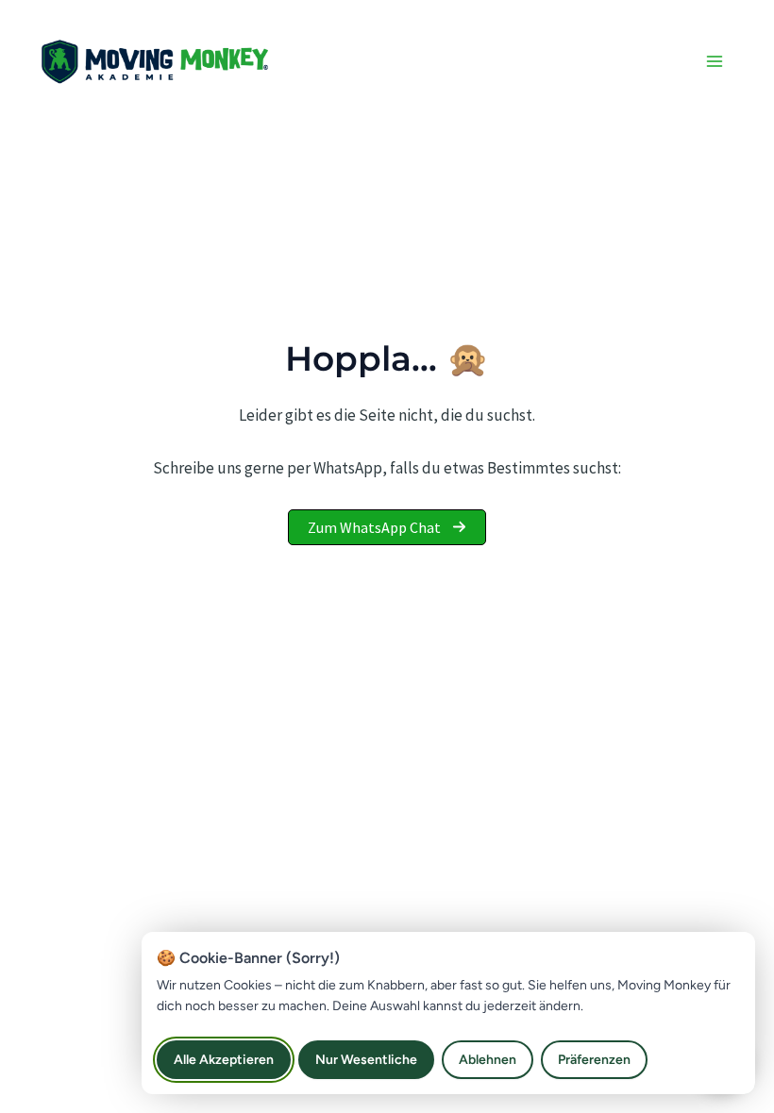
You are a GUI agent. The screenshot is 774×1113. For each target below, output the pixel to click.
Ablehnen (487, 1060)
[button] (387, 527)
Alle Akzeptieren (224, 1060)
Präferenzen (594, 1060)
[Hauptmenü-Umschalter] (715, 61)
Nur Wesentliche (366, 1060)
